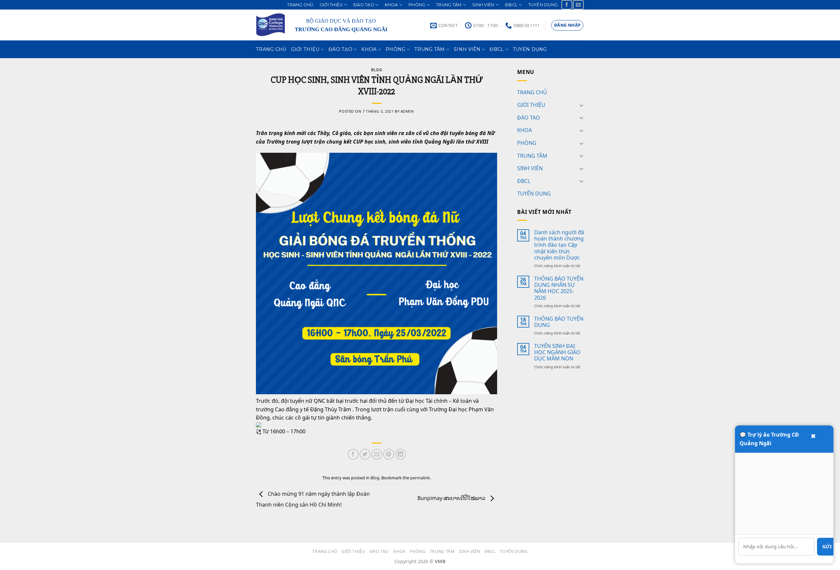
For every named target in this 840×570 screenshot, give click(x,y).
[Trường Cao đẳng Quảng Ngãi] (270, 25)
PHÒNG (417, 4)
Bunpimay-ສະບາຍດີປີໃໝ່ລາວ (452, 498)
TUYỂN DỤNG (543, 4)
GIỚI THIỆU (331, 4)
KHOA (391, 4)
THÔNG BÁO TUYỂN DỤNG (558, 322)
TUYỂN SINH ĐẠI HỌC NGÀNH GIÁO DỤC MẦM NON (557, 352)
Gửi (826, 546)
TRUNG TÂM (448, 4)
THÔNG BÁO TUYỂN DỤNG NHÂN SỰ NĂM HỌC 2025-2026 (558, 288)
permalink (420, 478)
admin (407, 111)
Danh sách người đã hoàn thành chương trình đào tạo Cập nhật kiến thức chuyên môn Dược (559, 245)
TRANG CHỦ (300, 4)
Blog (376, 69)
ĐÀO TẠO (363, 4)
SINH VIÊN (483, 4)
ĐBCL (511, 4)
